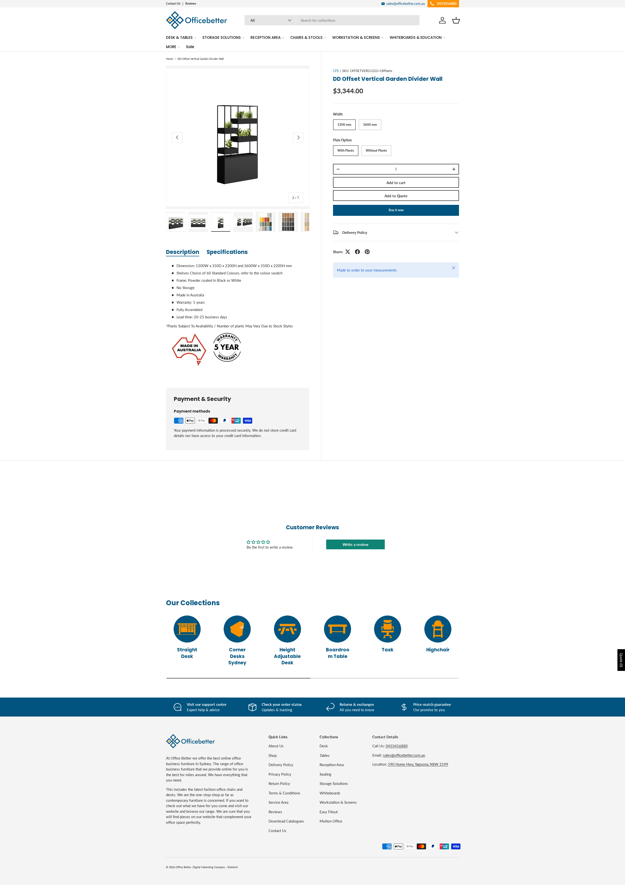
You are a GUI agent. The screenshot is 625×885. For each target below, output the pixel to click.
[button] (456, 20)
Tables (325, 755)
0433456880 (397, 746)
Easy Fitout (329, 812)
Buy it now (396, 210)
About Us (276, 746)
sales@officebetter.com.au (404, 755)
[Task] (387, 629)
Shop (273, 755)
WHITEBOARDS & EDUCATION (416, 37)
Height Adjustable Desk (287, 656)
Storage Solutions (334, 783)
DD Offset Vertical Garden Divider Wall (200, 58)
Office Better (183, 867)
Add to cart (396, 182)
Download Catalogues (286, 821)
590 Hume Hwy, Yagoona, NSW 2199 (418, 764)
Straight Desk (187, 653)
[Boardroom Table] (337, 629)
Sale (190, 46)
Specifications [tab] (227, 252)
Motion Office (331, 821)
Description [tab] (182, 252)
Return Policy (279, 783)
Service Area (278, 802)
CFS (336, 71)
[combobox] (332, 20)
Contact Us (173, 3)
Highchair (437, 649)
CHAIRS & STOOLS (306, 37)
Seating (325, 774)
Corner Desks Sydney (237, 656)
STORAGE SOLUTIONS (221, 37)
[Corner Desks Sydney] (237, 629)
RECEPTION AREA (265, 37)
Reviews (190, 3)
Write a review (355, 544)
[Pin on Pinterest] (367, 252)
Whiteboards (330, 793)
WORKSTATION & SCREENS (356, 37)
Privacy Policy (280, 774)
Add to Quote (396, 196)
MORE (171, 46)
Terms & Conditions (284, 793)
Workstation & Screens (338, 802)
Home (169, 58)
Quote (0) (621, 660)
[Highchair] (437, 629)
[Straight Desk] (187, 629)
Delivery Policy (281, 764)
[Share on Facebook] (357, 252)
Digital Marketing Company (209, 867)
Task (388, 649)
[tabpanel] (237, 319)
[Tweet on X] (348, 252)
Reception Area (332, 764)
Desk (324, 746)
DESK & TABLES (179, 37)
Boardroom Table (337, 653)
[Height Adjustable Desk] (287, 629)
